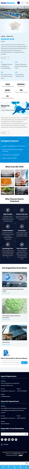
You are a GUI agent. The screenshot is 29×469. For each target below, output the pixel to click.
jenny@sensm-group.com (8, 418)
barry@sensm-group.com (8, 391)
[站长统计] (21, 455)
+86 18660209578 (5, 396)
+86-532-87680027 (22, 391)
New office (6, 342)
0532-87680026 (21, 418)
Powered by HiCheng (11, 455)
